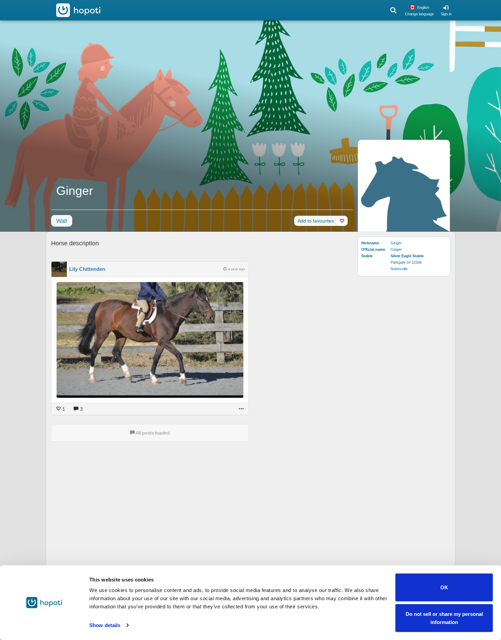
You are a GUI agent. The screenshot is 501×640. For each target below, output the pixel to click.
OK (444, 587)
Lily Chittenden (87, 269)
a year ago (236, 269)
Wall (61, 221)
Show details (104, 625)
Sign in (446, 14)
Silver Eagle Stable (407, 256)
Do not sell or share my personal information (444, 618)
